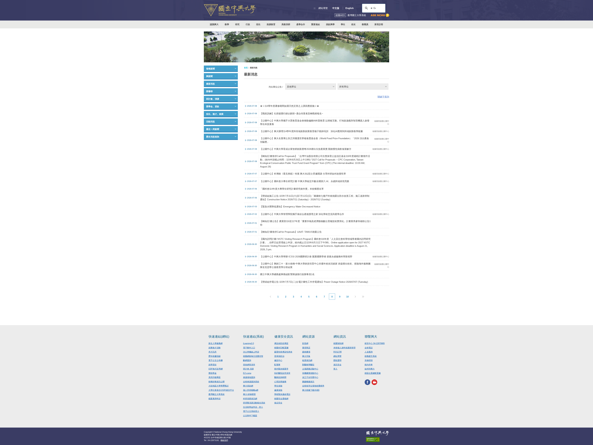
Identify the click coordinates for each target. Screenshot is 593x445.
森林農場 (306, 352)
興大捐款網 (248, 386)
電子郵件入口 (249, 348)
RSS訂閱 (337, 352)
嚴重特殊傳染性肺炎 (283, 352)
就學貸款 (212, 365)
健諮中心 (278, 360)
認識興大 (214, 24)
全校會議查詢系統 (251, 382)
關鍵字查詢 (383, 96)
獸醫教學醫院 (308, 365)
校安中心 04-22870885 (375, 343)
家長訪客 (378, 24)
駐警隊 (277, 365)
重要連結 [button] (315, 24)
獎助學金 (212, 373)
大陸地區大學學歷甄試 (218, 386)
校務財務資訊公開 (216, 382)
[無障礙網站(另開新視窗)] (377, 439)
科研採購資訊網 (250, 398)
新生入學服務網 (215, 343)
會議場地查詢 (249, 377)
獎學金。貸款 (212, 106)
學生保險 (278, 386)
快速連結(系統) (253, 336)
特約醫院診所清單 (282, 373)
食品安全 (278, 403)
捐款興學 (330, 24)
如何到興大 (370, 369)
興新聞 (209, 76)
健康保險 (278, 390)
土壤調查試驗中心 (310, 369)
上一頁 (270, 296)
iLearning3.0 (248, 343)
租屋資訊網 (307, 360)
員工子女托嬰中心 (310, 377)
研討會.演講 (248, 369)
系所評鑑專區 (214, 377)
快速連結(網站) (219, 336)
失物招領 (369, 360)
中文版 (335, 8)
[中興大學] (377, 433)
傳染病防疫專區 (281, 343)
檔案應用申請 (214, 398)
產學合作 (300, 24)
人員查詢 (369, 352)
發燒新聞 (210, 68)
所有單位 (344, 86)
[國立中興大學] (230, 10)
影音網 (305, 343)
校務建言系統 (371, 356)
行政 (248, 24)
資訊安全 (337, 365)
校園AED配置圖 (281, 348)
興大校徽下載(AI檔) (311, 390)
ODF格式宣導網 (215, 369)
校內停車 (369, 365)
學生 (343, 24)
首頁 (246, 68)
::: (314, 8)
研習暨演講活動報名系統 (254, 403)
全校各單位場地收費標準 (313, 386)
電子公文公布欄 (215, 360)
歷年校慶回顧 (214, 356)
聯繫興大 (371, 336)
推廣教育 (271, 24)
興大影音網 (374, 382)
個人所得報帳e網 (250, 390)
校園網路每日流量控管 (253, 356)
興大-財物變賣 (249, 394)
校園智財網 (338, 343)
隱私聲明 (337, 360)
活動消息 (210, 121)
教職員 (365, 24)
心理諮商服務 (280, 382)
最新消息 (210, 84)
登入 (335, 369)
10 (347, 296)
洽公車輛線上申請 (251, 352)
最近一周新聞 (212, 129)
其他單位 (291, 86)
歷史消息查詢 (212, 136)
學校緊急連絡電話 (282, 394)
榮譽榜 (209, 91)
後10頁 (363, 296)
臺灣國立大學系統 (216, 394)
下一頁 (355, 296)
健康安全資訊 (283, 336)
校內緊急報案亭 (281, 369)
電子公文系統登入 (251, 411)
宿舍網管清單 (249, 365)
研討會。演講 (212, 99)
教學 (227, 24)
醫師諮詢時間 (280, 377)
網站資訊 (340, 336)
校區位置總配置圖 (373, 373)
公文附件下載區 (250, 415)
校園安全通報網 (281, 398)
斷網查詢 (247, 360)
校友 (353, 24)
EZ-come (247, 373)
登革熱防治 (279, 356)
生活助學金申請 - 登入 (253, 407)
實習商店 (306, 348)
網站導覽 (323, 8)
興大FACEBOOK (367, 382)
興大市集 (306, 356)
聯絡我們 (224, 440)
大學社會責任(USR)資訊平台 (221, 390)
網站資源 (308, 336)
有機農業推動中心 (310, 373)
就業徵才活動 (214, 348)
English (349, 8)
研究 (237, 24)
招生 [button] (258, 24)
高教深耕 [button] (286, 24)
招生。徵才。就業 (214, 114)
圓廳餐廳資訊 (308, 382)
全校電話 (369, 348)
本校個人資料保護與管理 (344, 348)
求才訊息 (212, 352)
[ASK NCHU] (380, 15)
